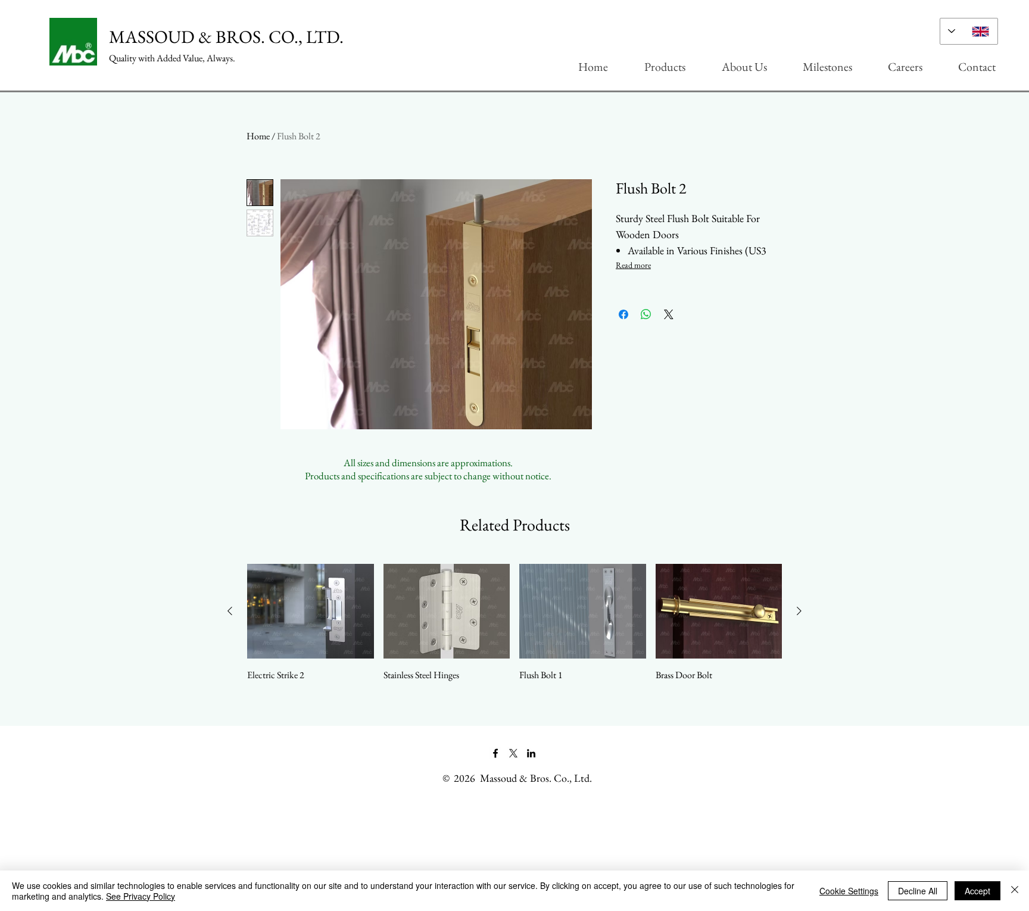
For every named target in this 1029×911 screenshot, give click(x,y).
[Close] (1015, 890)
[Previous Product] (230, 611)
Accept (977, 891)
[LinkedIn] (531, 753)
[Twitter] (513, 753)
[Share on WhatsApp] (646, 314)
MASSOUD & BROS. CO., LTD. (226, 36)
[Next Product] (799, 611)
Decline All (917, 891)
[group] (514, 622)
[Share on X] (669, 314)
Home (258, 136)
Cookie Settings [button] (848, 891)
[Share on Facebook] (623, 314)
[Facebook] (495, 753)
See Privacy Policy (140, 896)
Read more (633, 265)
